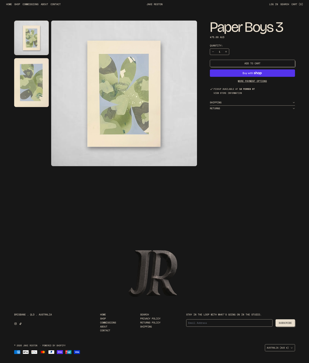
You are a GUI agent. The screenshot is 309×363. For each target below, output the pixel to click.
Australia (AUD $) (278, 347)
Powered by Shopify (54, 345)
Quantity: (216, 45)
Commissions (30, 4)
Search (144, 314)
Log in (273, 4)
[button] (31, 38)
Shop (17, 4)
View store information (228, 93)
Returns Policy (150, 322)
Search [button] (284, 4)
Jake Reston (31, 345)
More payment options (252, 81)
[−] (213, 52)
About (44, 4)
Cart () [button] (297, 4)
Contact (56, 4)
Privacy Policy (150, 318)
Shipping (146, 326)
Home (9, 4)
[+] (226, 52)
